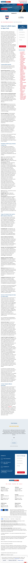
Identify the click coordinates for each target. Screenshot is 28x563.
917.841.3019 (20, 490)
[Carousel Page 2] (14, 440)
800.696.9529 (23, 2)
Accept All (4, 560)
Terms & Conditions (17, 541)
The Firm (8, 4)
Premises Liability (23, 67)
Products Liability (23, 68)
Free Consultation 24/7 (23, 1)
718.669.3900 (20, 499)
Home (3, 4)
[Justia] (7, 510)
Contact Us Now (22, 46)
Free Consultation (22, 27)
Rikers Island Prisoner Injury (8, 526)
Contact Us (20, 4)
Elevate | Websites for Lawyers (7, 554)
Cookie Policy (12, 518)
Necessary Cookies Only (12, 560)
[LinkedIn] (5, 510)
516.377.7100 (20, 506)
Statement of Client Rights (8, 541)
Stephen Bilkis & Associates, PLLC (12, 552)
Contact (9, 406)
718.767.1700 (6, 499)
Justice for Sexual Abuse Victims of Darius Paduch (23, 86)
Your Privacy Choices (6, 518)
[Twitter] (3, 510)
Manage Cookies (18, 518)
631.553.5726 (6, 506)
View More (14, 442)
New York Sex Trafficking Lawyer (22, 91)
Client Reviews (14, 423)
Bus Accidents (22, 59)
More (26, 4)
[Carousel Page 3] (16, 440)
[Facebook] (2, 510)
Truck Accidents (23, 58)
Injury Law (14, 4)
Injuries (21, 84)
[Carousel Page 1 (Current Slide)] (12, 440)
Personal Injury (19, 520)
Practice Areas (22, 50)
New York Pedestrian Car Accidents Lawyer (23, 65)
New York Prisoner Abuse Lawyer (22, 54)
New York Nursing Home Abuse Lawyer (22, 72)
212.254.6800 (6, 490)
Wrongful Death (23, 79)
